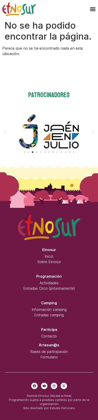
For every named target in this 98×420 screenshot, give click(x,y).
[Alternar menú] (93, 9)
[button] (5, 131)
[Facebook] (34, 386)
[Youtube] (44, 386)
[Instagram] (54, 386)
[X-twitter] (64, 386)
